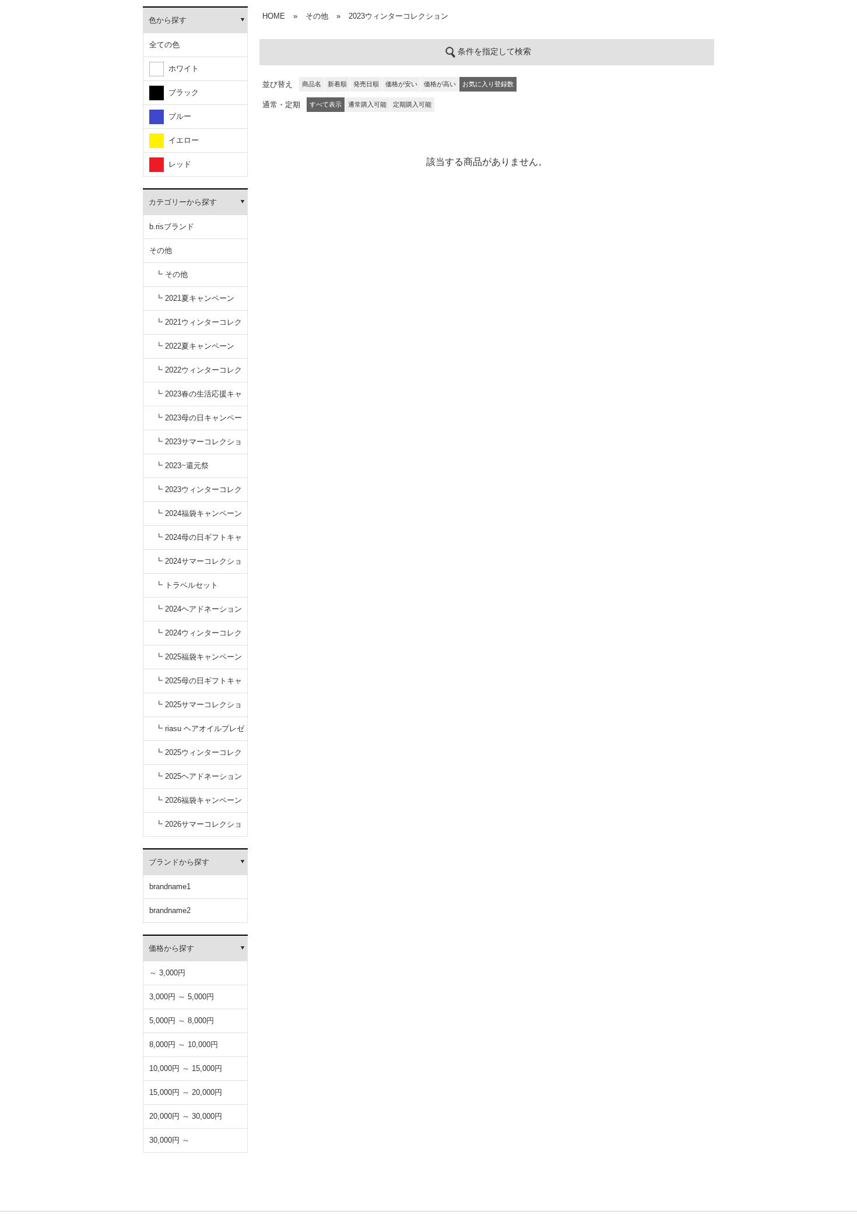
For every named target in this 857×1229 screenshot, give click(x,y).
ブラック (181, 92)
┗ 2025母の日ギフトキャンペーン (198, 684)
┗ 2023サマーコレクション (198, 445)
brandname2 (170, 910)
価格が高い (440, 83)
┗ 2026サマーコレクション (198, 828)
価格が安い (401, 83)
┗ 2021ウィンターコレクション (198, 326)
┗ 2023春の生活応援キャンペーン (198, 397)
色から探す (168, 20)
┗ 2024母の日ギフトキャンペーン (198, 541)
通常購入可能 (367, 104)
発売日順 (366, 83)
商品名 (311, 83)
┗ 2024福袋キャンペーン (198, 513)
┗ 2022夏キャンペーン (194, 346)
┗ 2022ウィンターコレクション (198, 374)
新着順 (337, 83)
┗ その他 (171, 274)
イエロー (181, 140)
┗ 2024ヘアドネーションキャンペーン (198, 613)
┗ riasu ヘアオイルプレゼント (199, 732)
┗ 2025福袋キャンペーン (198, 656)
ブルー (177, 116)
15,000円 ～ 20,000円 (185, 1092)
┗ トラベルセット (186, 585)
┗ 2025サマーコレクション (198, 708)
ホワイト (181, 68)
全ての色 (164, 44)
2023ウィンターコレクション (398, 16)
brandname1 (170, 886)
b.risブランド (171, 226)
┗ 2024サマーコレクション (198, 565)
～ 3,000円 (167, 972)
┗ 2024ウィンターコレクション (198, 636)
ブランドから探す (179, 862)
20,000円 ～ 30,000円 (185, 1116)
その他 (160, 250)
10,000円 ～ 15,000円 (185, 1068)
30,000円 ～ (169, 1140)
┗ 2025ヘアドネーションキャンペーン (198, 780)
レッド (177, 164)
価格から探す (171, 948)
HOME (273, 16)
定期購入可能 (412, 104)
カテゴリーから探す (183, 202)
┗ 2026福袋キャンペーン (198, 800)
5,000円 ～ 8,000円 (181, 1020)
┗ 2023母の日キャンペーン (198, 421)
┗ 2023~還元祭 (182, 465)
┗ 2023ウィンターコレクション (198, 493)
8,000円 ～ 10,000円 (183, 1044)
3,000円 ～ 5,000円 (181, 996)
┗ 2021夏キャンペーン (194, 298)
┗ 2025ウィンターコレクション (198, 756)
